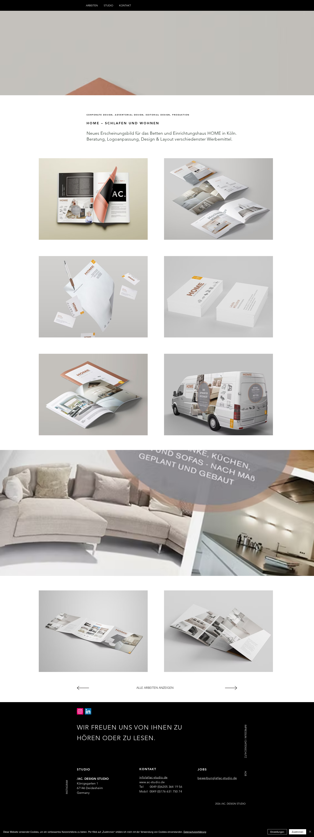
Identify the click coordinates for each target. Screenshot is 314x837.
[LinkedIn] (88, 711)
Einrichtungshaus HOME (197, 133)
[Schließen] (310, 831)
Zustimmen (297, 831)
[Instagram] (80, 711)
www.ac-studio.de (152, 782)
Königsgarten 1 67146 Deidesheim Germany (90, 788)
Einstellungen (277, 831)
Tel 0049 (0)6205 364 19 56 (161, 787)
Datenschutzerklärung (194, 831)
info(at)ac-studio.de (153, 777)
